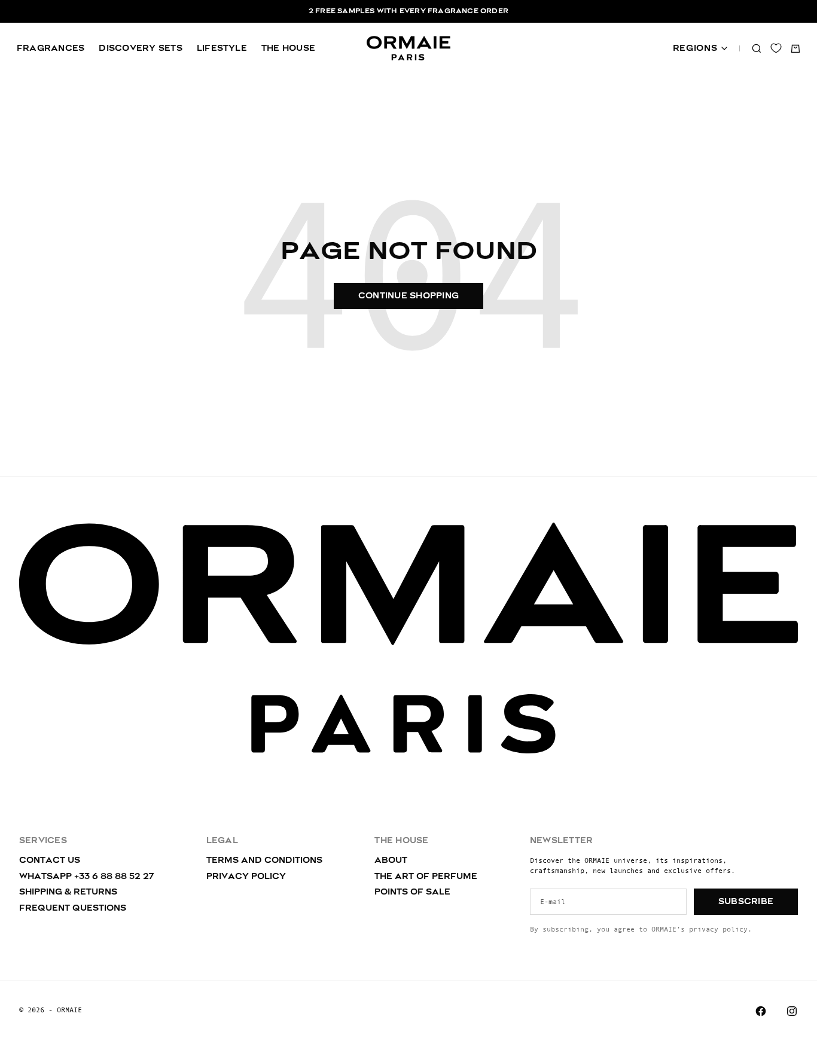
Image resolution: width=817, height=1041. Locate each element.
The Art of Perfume (425, 876)
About (390, 860)
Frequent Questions (72, 908)
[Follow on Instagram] (792, 1011)
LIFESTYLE (222, 48)
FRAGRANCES (50, 48)
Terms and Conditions (264, 860)
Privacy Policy (246, 876)
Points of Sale (412, 892)
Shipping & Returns (68, 892)
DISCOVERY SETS (140, 48)
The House (288, 48)
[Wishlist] (776, 48)
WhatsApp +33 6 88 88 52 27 (86, 876)
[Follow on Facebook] (761, 1011)
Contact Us (49, 860)
